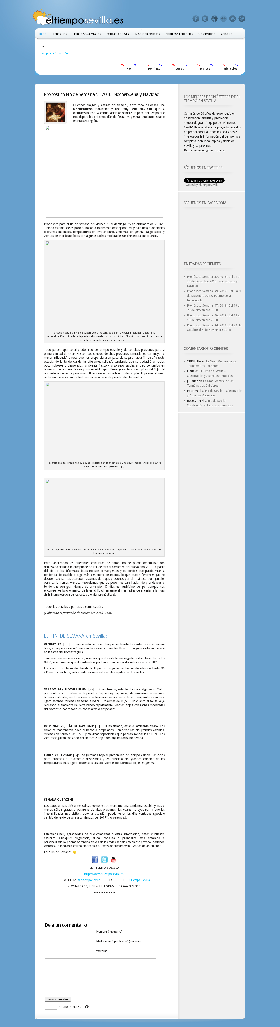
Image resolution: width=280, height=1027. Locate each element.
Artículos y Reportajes (179, 33)
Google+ (214, 18)
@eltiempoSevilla (89, 880)
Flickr (223, 18)
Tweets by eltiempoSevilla (201, 185)
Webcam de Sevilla (118, 33)
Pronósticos (59, 33)
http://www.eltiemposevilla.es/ (104, 874)
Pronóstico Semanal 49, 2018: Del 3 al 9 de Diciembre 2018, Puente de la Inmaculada (214, 295)
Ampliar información (55, 53)
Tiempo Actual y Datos (86, 33)
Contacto (226, 33)
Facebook (196, 18)
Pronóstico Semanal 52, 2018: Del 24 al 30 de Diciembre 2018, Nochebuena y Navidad (213, 281)
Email (241, 18)
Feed (232, 18)
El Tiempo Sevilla (138, 880)
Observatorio (206, 33)
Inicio (42, 33)
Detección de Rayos (147, 33)
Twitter (205, 18)
